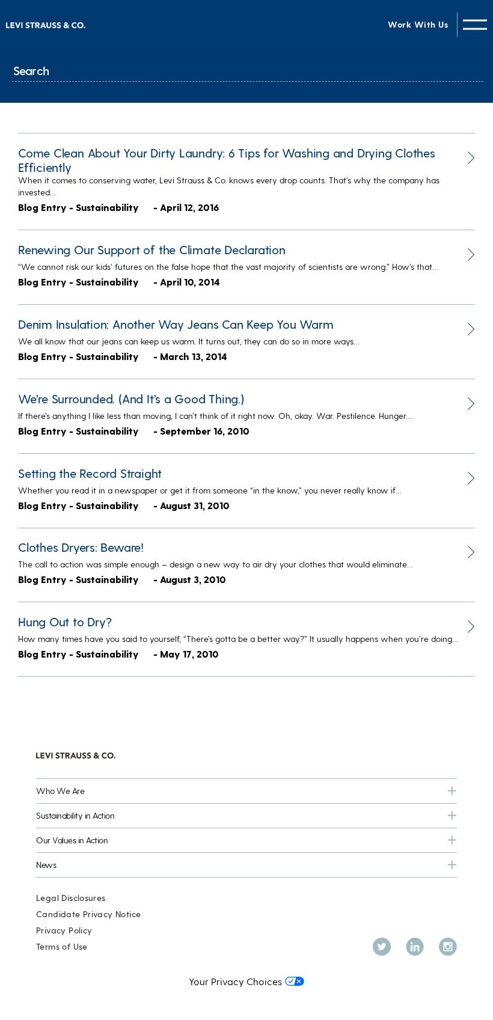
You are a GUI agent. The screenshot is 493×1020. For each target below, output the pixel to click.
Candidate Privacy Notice (88, 914)
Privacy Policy (64, 930)
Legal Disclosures (71, 898)
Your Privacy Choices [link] (235, 981)
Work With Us (418, 24)
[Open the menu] (475, 24)
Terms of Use (62, 946)
